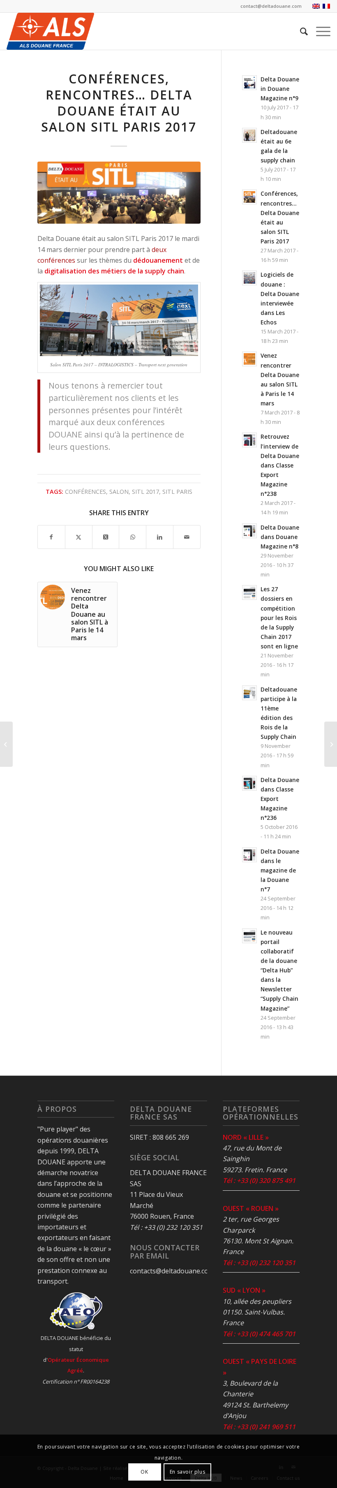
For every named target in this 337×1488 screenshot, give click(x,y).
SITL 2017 (145, 491)
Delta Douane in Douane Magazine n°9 (280, 88)
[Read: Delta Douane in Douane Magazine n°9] (249, 82)
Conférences (85, 491)
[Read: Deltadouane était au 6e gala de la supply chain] (249, 135)
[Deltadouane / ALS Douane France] (50, 31)
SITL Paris (177, 491)
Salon (119, 491)
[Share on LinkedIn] (159, 536)
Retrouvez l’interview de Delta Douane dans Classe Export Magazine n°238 (280, 465)
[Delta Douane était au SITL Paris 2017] (119, 193)
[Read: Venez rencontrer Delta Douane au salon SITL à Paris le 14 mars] (249, 359)
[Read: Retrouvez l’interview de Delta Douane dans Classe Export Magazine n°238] (249, 440)
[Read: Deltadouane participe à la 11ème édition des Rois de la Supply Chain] (249, 692)
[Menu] (319, 31)
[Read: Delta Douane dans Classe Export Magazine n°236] (249, 783)
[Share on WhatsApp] (132, 536)
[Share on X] (78, 536)
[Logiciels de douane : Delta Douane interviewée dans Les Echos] (6, 744)
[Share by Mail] (186, 536)
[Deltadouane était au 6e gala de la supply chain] (330, 744)
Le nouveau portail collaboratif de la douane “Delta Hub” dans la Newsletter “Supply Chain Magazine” (279, 970)
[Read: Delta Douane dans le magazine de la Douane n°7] (249, 854)
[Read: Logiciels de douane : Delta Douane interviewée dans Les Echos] (249, 278)
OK (144, 1471)
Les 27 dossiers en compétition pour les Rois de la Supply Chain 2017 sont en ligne (279, 617)
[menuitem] (300, 31)
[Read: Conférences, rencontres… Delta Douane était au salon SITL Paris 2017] (249, 197)
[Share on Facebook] (51, 536)
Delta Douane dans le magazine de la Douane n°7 (280, 870)
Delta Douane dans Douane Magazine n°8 (280, 536)
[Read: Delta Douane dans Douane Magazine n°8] (249, 530)
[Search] (300, 31)
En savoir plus (187, 1471)
